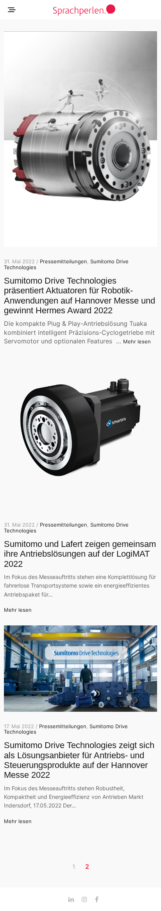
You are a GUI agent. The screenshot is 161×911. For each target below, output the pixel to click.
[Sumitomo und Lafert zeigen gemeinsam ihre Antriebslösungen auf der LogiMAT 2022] (80, 433)
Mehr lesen (137, 341)
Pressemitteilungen (63, 261)
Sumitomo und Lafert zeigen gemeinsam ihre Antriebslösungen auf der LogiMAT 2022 (80, 554)
